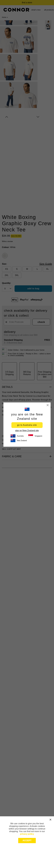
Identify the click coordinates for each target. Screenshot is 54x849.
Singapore (38, 436)
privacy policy (27, 834)
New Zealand (22, 440)
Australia (20, 436)
